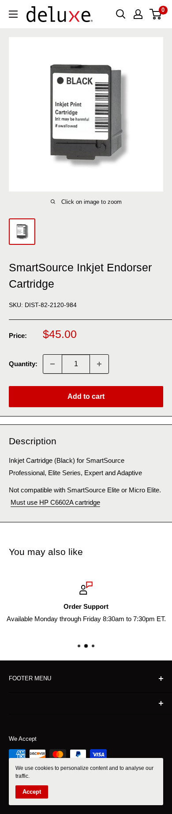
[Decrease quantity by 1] (52, 364)
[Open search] (121, 14)
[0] (155, 14)
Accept (31, 791)
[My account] (138, 14)
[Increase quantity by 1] (99, 364)
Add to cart (86, 396)
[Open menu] (13, 14)
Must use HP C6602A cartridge (55, 502)
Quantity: (23, 364)
